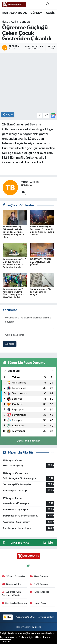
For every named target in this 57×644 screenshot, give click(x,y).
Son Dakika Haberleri (16, 603)
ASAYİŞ (50, 13)
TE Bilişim (36, 627)
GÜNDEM (36, 13)
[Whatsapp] (28, 565)
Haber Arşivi (40, 603)
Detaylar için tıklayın (28, 440)
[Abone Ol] (53, 115)
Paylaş (9, 114)
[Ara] (47, 4)
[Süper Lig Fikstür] (52, 452)
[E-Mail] (23, 192)
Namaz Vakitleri (14, 584)
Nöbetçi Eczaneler (15, 576)
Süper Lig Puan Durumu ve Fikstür (11, 594)
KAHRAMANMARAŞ (14, 13)
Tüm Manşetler (41, 592)
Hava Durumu (41, 576)
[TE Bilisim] (10, 187)
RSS (9, 617)
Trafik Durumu (41, 584)
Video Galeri (9, 22)
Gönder (9, 344)
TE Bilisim (26, 185)
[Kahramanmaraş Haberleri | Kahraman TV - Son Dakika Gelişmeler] (14, 4)
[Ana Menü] (52, 4)
